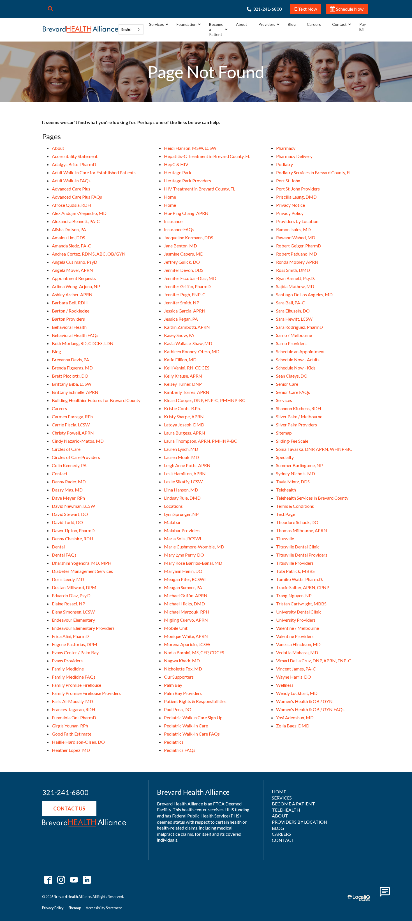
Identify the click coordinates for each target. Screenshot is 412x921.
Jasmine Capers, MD (183, 253)
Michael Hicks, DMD (184, 603)
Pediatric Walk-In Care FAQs (192, 733)
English (127, 29)
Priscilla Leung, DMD (296, 196)
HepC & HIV (176, 164)
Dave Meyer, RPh (68, 497)
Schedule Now (349, 9)
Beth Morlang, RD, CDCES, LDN (83, 343)
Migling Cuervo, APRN (186, 620)
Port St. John (288, 180)
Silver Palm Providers (296, 424)
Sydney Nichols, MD (295, 473)
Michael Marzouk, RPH (186, 611)
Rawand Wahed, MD (295, 237)
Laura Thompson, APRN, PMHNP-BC (200, 441)
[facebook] (48, 880)
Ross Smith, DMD (293, 270)
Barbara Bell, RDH (70, 302)
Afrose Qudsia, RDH (71, 205)
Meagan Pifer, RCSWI (185, 579)
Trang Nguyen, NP (294, 595)
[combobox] (131, 29)
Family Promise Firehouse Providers (86, 693)
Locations (173, 506)
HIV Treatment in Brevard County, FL (199, 188)
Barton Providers (68, 318)
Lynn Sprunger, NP (181, 514)
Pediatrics (174, 742)
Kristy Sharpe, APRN (184, 416)
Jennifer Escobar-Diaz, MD (190, 278)
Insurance (173, 221)
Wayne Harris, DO (293, 676)
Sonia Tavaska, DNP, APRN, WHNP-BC (314, 449)
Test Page (285, 514)
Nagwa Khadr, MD (182, 660)
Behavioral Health (69, 327)
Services (284, 400)
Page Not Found (206, 72)
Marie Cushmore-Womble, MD (194, 546)
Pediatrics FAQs (179, 750)
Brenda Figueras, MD (72, 367)
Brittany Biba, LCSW (71, 384)
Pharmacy (285, 148)
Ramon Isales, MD (293, 229)
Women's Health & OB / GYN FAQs (310, 709)
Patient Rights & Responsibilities (195, 701)
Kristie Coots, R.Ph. (182, 408)
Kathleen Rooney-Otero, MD (191, 351)
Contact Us (69, 808)
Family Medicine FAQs (74, 676)
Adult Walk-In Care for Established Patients (94, 172)
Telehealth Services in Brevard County (312, 497)
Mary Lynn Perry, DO (184, 554)
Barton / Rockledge (70, 310)
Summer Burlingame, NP (299, 465)
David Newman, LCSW (73, 506)
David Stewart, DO (70, 514)
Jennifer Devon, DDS (183, 270)
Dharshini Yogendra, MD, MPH (82, 563)
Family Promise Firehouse (76, 685)
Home (170, 196)
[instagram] (61, 880)
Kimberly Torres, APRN (186, 392)
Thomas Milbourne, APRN (301, 530)
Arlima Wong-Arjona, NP (76, 286)
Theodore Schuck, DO (297, 522)
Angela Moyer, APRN (72, 270)
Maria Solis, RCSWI (182, 538)
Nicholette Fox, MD (183, 668)
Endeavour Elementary (73, 620)
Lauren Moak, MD (181, 457)
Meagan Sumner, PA (183, 587)
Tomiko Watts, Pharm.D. (299, 579)
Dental (58, 546)
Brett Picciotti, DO (70, 375)
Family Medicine (68, 668)
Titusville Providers (295, 563)
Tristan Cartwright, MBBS (301, 603)
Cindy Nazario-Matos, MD (78, 441)
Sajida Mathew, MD (295, 286)
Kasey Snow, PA (179, 335)
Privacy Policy (290, 213)
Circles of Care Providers (76, 457)
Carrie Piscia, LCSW (71, 424)
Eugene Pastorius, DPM (74, 644)
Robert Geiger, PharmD (298, 245)
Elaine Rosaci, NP (68, 603)
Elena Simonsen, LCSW (73, 611)
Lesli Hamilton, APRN (185, 473)
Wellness (284, 685)
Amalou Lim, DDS (68, 237)
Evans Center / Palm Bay (75, 652)
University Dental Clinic (298, 611)
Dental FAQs (64, 554)
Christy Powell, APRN (73, 432)
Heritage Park (177, 172)
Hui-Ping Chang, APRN (186, 213)
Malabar (172, 522)
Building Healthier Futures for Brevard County (96, 400)
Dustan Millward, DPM (74, 587)
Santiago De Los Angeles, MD (304, 294)
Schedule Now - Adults (298, 359)
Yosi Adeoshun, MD (295, 717)
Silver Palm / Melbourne (299, 416)
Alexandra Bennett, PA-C (76, 221)
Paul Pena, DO (177, 709)
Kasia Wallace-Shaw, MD (188, 343)
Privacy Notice (290, 205)
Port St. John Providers (298, 188)
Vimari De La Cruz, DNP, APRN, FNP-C (313, 660)
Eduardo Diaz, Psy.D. (71, 595)
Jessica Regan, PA (181, 318)
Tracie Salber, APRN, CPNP (302, 587)
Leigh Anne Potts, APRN (187, 465)
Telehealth (286, 489)
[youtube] (74, 880)
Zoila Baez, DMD (292, 725)
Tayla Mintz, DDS (293, 481)
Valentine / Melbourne (297, 628)
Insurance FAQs (179, 229)
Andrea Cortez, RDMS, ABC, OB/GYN (89, 253)
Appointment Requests (74, 278)
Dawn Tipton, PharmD (73, 530)
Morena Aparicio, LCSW (187, 644)
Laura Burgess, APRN (184, 432)
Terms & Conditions (295, 506)
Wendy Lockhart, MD (297, 693)
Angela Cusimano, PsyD (74, 262)
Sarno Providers (291, 343)
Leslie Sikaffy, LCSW (183, 481)
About (58, 148)
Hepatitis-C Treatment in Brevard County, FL (207, 156)
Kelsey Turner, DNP (183, 384)
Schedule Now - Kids (296, 367)
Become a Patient (293, 803)
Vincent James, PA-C (296, 668)
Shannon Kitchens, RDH (298, 408)
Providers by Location (297, 221)
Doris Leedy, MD (68, 579)
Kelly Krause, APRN (183, 375)
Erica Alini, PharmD (70, 636)
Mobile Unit (176, 628)
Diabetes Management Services (82, 571)
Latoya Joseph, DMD (184, 424)
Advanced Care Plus (71, 188)
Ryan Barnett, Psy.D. (295, 278)
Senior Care (287, 384)
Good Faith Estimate (71, 733)
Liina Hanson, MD (181, 489)
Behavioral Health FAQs (75, 335)
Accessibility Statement (75, 156)
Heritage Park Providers (187, 180)
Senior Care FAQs (293, 392)
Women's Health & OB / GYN (304, 701)
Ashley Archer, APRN (72, 294)
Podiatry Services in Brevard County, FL (313, 172)
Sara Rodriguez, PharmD (299, 327)
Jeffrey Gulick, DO (182, 262)
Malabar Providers (182, 530)
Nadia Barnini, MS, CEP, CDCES (194, 652)
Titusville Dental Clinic (298, 546)
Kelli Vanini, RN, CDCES (186, 367)
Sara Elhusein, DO (293, 310)
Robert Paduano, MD (296, 253)
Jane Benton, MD (180, 245)
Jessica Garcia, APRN (184, 310)
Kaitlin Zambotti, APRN (187, 327)
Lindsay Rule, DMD (182, 497)
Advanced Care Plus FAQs (77, 196)
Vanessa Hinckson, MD (298, 644)
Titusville (285, 538)
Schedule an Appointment (300, 351)
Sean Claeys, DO (291, 375)
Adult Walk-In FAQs (71, 180)
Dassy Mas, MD (67, 489)
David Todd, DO (67, 522)
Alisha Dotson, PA (69, 229)
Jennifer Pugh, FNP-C (184, 294)
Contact (60, 473)
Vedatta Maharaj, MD (297, 652)
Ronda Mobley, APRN (297, 262)
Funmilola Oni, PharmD (74, 717)
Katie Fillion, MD (180, 359)
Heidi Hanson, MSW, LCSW (190, 148)
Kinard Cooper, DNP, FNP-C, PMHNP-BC (204, 400)
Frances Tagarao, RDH (73, 709)
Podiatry (284, 164)
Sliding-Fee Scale (292, 441)
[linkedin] (87, 880)
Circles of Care (66, 449)
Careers (59, 408)
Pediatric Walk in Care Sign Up (193, 717)
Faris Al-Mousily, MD (72, 701)
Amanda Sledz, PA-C (71, 245)
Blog (56, 351)
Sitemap (284, 432)
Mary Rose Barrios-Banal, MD (193, 563)
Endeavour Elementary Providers (83, 628)
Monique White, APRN (186, 636)
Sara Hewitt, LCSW (294, 318)
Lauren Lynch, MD (181, 449)
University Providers (296, 620)
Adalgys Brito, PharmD (74, 164)
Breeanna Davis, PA (70, 359)
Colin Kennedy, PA (69, 465)
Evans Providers (67, 660)
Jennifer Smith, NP (181, 302)
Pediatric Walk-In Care (186, 725)
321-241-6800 (65, 792)
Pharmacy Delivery (294, 156)
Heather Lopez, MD (71, 750)
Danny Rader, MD (69, 481)
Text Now (307, 9)
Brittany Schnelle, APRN (75, 392)
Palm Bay (173, 685)
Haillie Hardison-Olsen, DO (78, 742)
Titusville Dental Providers (301, 554)
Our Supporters (179, 676)
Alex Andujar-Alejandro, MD (79, 213)
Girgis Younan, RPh (70, 725)
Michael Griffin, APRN (185, 595)
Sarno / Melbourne (294, 335)
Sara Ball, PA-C (290, 302)
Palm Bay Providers (183, 693)
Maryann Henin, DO (183, 571)
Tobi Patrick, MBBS (295, 571)
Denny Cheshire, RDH (72, 538)
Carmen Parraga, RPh (72, 416)
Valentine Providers (295, 636)
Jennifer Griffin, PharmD (187, 286)
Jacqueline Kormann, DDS (188, 237)
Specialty (285, 457)
